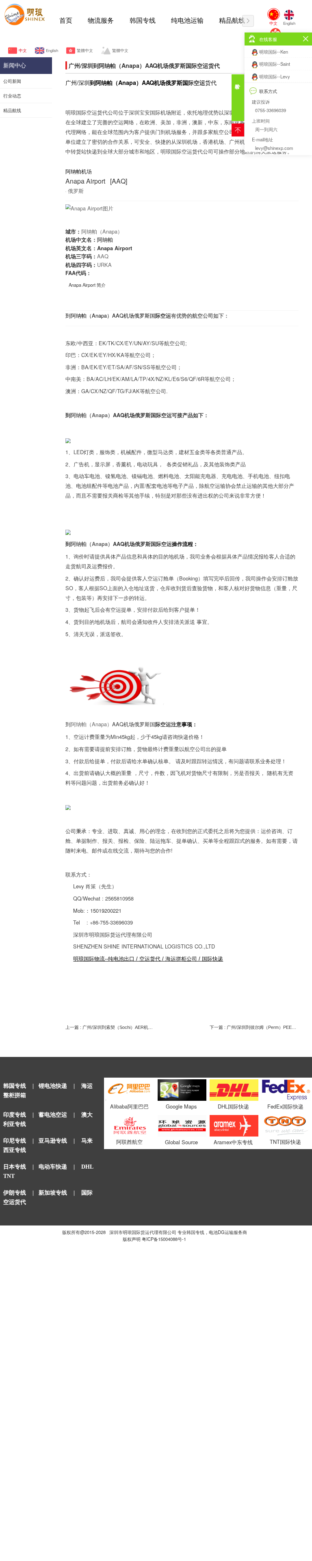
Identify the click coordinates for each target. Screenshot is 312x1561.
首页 (65, 20)
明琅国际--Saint (274, 64)
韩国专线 (143, 20)
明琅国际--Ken (273, 51)
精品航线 (232, 20)
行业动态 (12, 95)
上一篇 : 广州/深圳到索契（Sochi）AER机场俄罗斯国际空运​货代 (109, 1027)
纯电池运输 (187, 20)
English (52, 50)
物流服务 (101, 20)
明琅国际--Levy (274, 76)
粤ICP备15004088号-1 (164, 1239)
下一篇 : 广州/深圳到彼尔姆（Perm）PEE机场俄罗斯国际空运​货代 (254, 1027)
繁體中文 (85, 50)
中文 (23, 50)
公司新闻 (12, 81)
